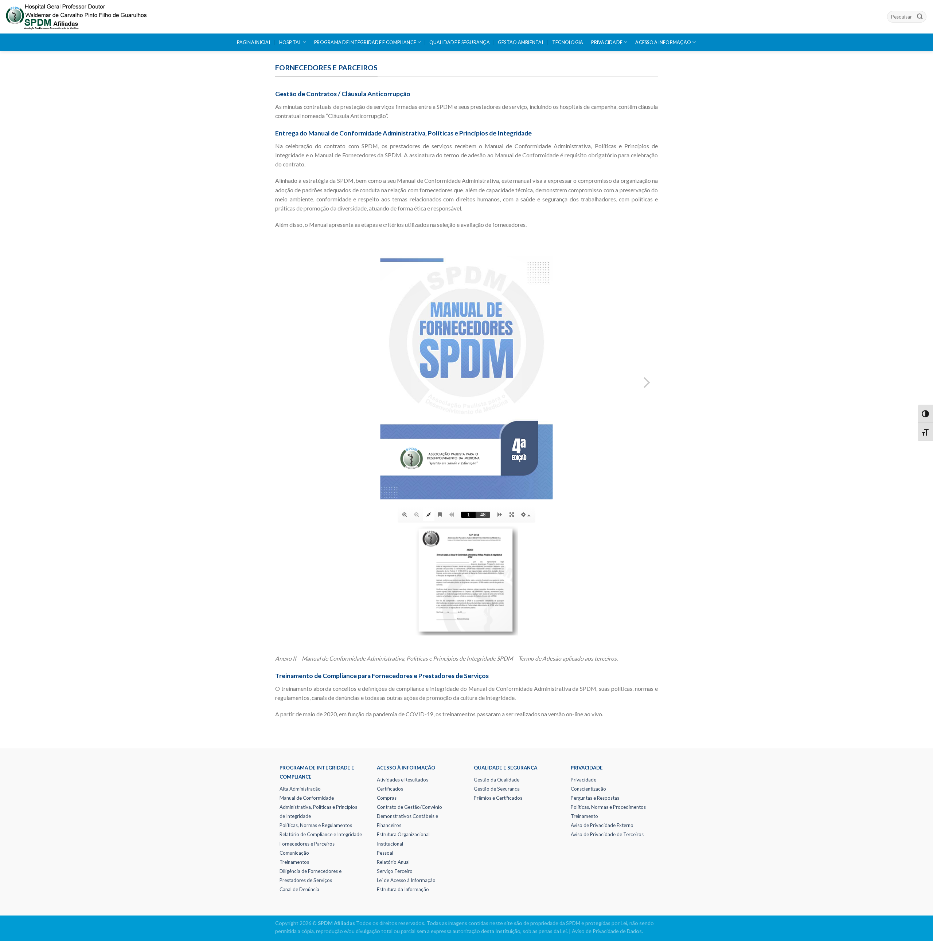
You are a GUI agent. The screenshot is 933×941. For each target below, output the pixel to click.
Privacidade (606, 42)
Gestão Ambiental (521, 42)
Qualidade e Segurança (459, 42)
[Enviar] (920, 17)
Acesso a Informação (663, 42)
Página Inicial (254, 42)
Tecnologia (567, 42)
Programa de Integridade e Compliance (365, 42)
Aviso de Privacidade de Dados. (607, 931)
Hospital (290, 42)
